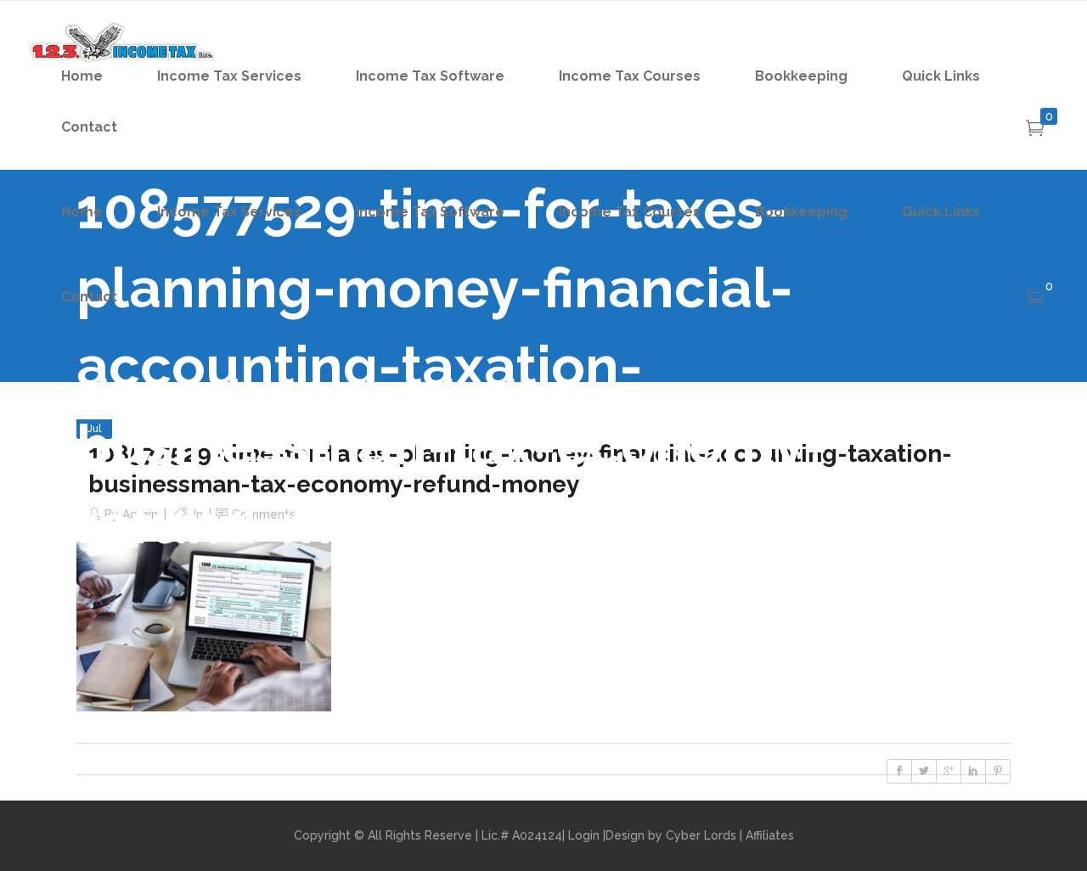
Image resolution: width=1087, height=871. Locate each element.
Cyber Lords (701, 835)
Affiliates (770, 835)
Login (584, 835)
